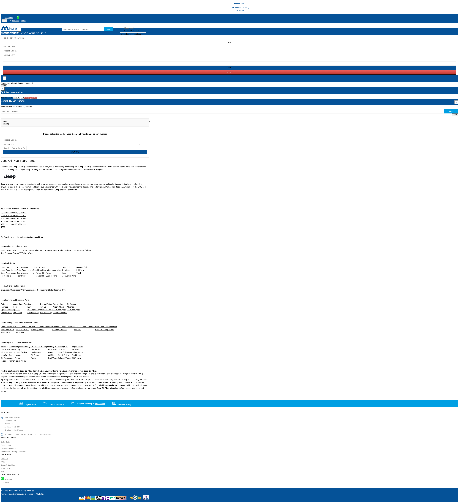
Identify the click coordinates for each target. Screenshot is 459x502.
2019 (16, 213)
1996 (11, 224)
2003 (7, 221)
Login (23, 21)
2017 (24, 213)
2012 (20, 216)
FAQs (3, 462)
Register (15, 21)
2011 (24, 216)
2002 (11, 221)
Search (108, 29)
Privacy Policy (6, 468)
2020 (11, 213)
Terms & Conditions (8, 465)
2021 (7, 213)
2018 (20, 213)
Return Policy (6, 445)
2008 (11, 219)
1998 (3, 224)
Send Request (18, 98)
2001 (16, 221)
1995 (16, 224)
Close (4, 86)
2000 (20, 221)
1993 (24, 224)
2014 (11, 216)
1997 (7, 224)
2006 (20, 219)
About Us (4, 459)
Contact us (5, 482)
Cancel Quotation (30, 98)
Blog (2, 471)
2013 (16, 216)
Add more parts (7, 98)
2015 (7, 216)
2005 (24, 219)
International (100, 404)
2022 (3, 213)
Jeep (5, 121)
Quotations (9, 18)
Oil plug (6, 124)
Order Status (5, 442)
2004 (3, 221)
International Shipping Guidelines (13, 452)
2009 (7, 219)
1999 (24, 221)
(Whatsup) (8, 479)
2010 (3, 219)
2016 (3, 216)
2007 (16, 219)
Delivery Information (8, 448)
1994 (20, 224)
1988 (3, 227)
